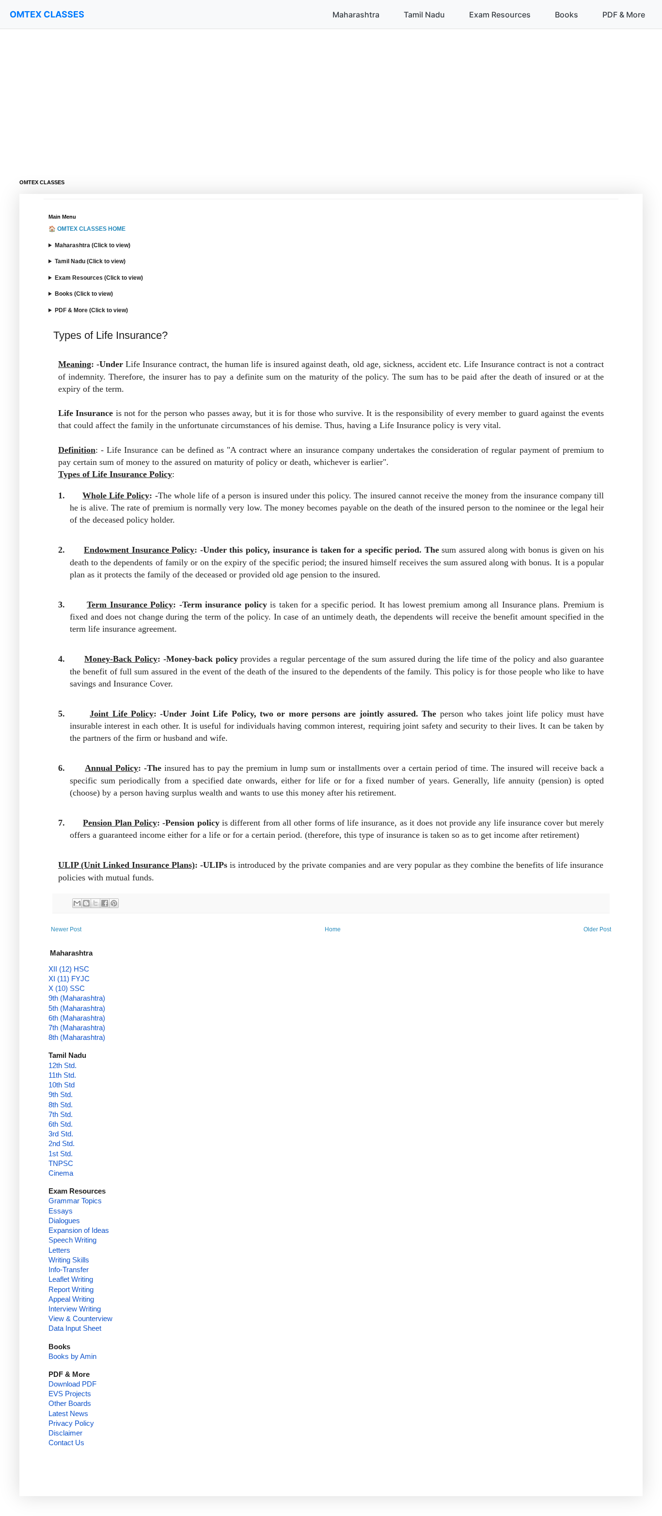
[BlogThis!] (86, 903)
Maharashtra (355, 14)
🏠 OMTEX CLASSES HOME (87, 228)
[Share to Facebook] (105, 903)
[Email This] (77, 903)
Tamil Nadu (424, 14)
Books (566, 14)
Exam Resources (500, 14)
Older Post (597, 929)
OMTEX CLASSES (47, 14)
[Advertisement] (310, 97)
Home (333, 929)
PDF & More (623, 14)
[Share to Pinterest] (114, 903)
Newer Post (66, 929)
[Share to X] (95, 903)
